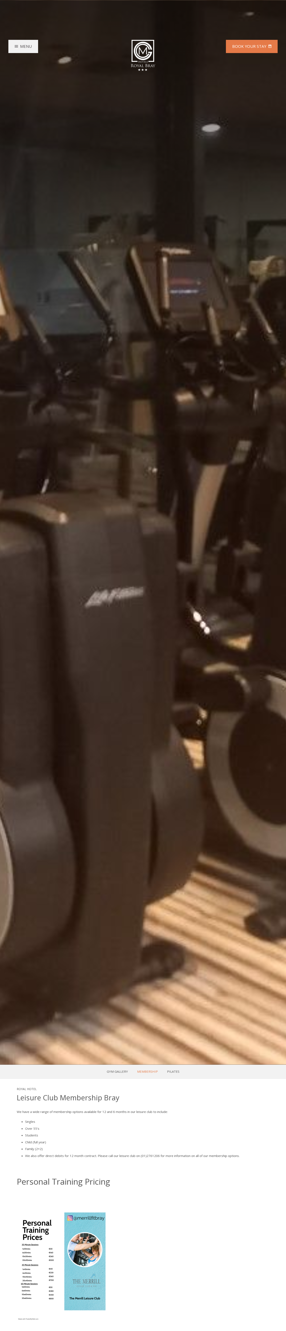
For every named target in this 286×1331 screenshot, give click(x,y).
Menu (26, 46)
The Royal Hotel (143, 55)
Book (249, 46)
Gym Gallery (117, 1071)
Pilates (173, 1071)
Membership (147, 1071)
